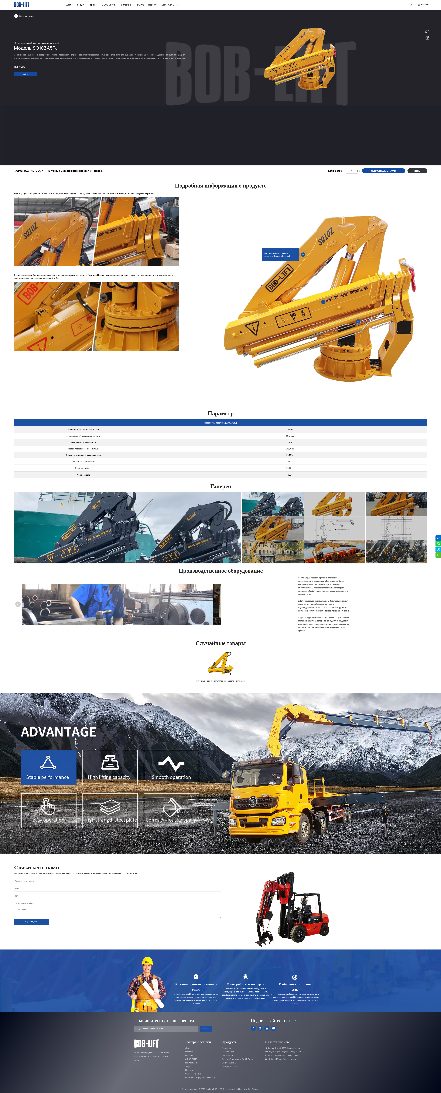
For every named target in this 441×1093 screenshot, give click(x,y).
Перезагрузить (31, 922)
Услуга (140, 5)
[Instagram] (273, 1028)
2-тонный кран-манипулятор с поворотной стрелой (220, 681)
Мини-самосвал (229, 1063)
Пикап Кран (227, 1055)
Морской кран (228, 1052)
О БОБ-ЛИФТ (108, 5)
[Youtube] (266, 1028)
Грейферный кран (230, 1066)
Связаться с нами (193, 1074)
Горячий (93, 5)
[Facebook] (253, 1028)
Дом (68, 5)
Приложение (126, 5)
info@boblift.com (275, 1059)
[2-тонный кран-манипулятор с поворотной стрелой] (221, 663)
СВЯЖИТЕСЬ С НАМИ (383, 170)
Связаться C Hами (171, 5)
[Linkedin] (260, 1028)
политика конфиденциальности (200, 1077)
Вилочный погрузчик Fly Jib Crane (237, 1059)
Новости (152, 5)
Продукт (79, 5)
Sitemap (255, 1089)
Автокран (226, 1048)
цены (25, 74)
